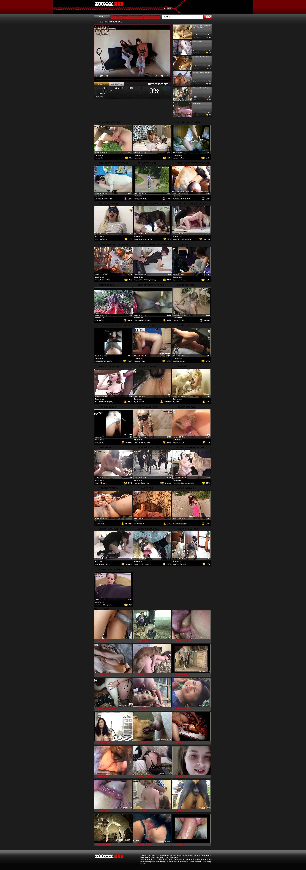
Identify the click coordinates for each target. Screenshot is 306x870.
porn (110, 198)
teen (139, 483)
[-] (168, 89)
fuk (103, 320)
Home (101, 17)
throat (106, 198)
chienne (152, 280)
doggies (108, 605)
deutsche (140, 564)
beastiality (188, 239)
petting (182, 158)
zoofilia (100, 361)
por (105, 483)
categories (119, 17)
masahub (184, 524)
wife (177, 564)
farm (103, 280)
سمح (182, 280)
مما (186, 280)
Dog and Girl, (108, 91)
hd (102, 158)
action (108, 280)
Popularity (135, 17)
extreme (101, 198)
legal (102, 524)
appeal (102, 94)
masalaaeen (103, 239)
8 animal (109, 7)
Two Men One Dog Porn (201, 57)
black (139, 402)
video (100, 564)
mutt (146, 239)
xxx (105, 361)
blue (177, 198)
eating (179, 320)
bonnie (182, 198)
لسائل (178, 280)
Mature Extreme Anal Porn (202, 72)
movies (101, 483)
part (177, 158)
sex (99, 158)
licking (143, 361)
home (143, 483)
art (138, 198)
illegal (178, 239)
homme (146, 280)
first (181, 564)
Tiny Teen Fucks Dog (200, 88)
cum (138, 361)
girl (100, 442)
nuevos (109, 361)
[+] (164, 89)
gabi (100, 280)
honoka (178, 442)
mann (145, 198)
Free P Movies (198, 41)
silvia (139, 524)
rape (142, 320)
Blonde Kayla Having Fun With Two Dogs (201, 26)
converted (140, 239)
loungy (150, 239)
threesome (183, 483)
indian (178, 524)
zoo (141, 198)
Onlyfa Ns (196, 103)
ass (181, 361)
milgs (139, 158)
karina (101, 605)
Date (152, 17)
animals (140, 442)
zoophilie (141, 280)
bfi (104, 605)
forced (101, 402)
